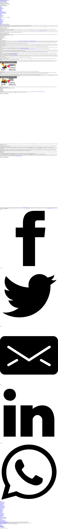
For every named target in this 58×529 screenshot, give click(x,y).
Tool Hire (1, 512)
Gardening (1, 10)
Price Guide (1, 23)
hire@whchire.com (15, 523)
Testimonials (1, 7)
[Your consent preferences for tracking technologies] (1, 527)
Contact (1, 525)
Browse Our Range (2, 8)
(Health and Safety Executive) (41, 91)
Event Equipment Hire (2, 507)
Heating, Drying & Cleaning (3, 12)
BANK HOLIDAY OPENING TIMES (4, 0)
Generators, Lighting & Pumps (3, 518)
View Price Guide (4, 3)
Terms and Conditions (6, 528)
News (0, 14)
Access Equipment (2, 503)
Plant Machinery (1, 514)
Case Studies (1, 504)
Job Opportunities (2, 15)
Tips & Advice (1, 511)
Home (0, 6)
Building (1, 9)
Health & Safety (1, 509)
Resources (1, 22)
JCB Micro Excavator (2, 520)
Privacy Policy (1, 528)
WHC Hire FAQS (2, 513)
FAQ (0, 524)
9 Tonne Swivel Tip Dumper (3, 521)
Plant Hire (1, 510)
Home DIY (1, 516)
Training (7, 3)
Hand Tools (1, 11)
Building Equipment (2, 515)
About (0, 18)
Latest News (1, 3)
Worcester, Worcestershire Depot (3, 522)
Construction (1, 505)
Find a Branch (1, 13)
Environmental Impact (2, 506)
